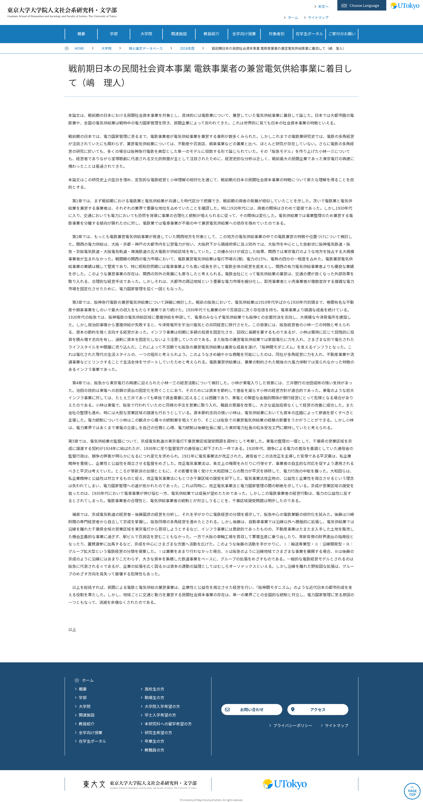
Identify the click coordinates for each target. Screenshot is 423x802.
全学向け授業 (90, 732)
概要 (83, 689)
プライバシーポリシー (292, 725)
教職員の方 (154, 750)
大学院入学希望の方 (162, 706)
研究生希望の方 (158, 732)
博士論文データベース (146, 48)
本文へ (323, 6)
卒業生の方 (154, 741)
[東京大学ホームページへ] (404, 6)
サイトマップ (318, 17)
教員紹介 (86, 724)
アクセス (318, 709)
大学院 (106, 48)
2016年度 (187, 48)
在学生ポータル (92, 741)
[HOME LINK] (62, 14)
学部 (83, 697)
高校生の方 (154, 689)
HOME (79, 48)
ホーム (293, 17)
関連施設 (86, 715)
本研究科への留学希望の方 (168, 724)
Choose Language (364, 5)
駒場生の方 (154, 697)
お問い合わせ (252, 709)
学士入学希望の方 (160, 715)
